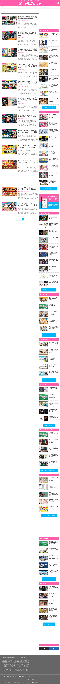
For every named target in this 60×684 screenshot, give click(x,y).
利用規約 (33, 682)
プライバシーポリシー (30, 676)
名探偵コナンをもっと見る (49, 380)
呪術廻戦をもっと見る (48, 425)
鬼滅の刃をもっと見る (48, 624)
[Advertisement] (19, 180)
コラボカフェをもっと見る (49, 107)
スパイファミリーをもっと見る (49, 515)
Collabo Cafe (30, 3)
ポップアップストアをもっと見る (48, 188)
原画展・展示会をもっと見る (49, 289)
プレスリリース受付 (21, 676)
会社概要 (3, 676)
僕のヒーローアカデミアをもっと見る (48, 470)
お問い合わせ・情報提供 (11, 676)
